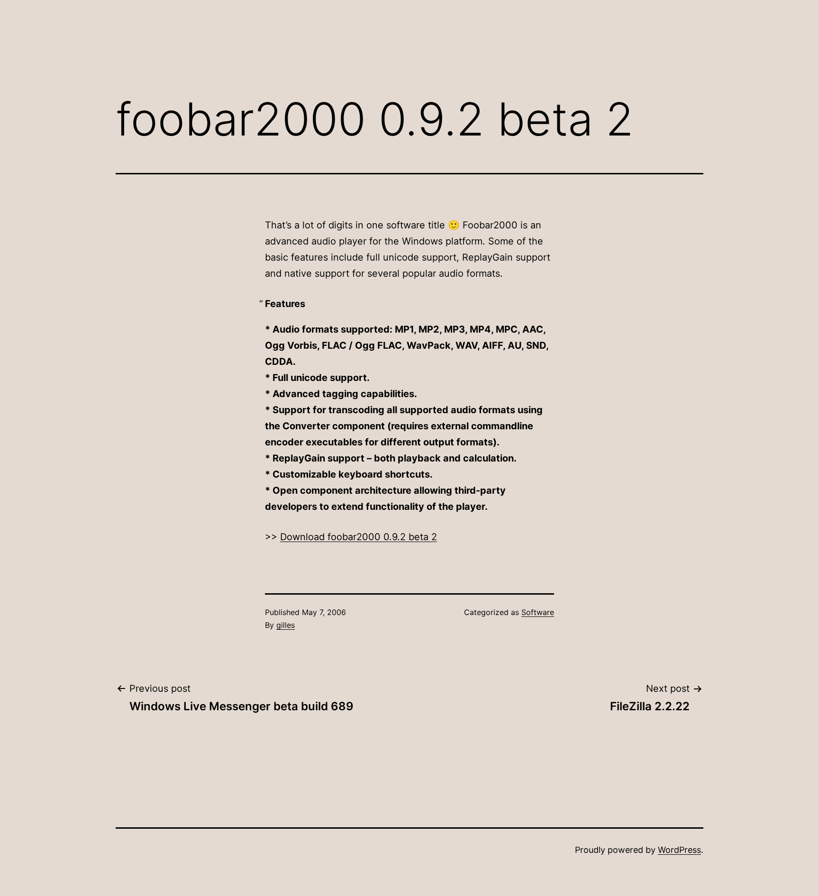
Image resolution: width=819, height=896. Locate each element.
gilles (285, 625)
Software (537, 612)
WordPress (679, 850)
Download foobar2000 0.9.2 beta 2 (358, 537)
